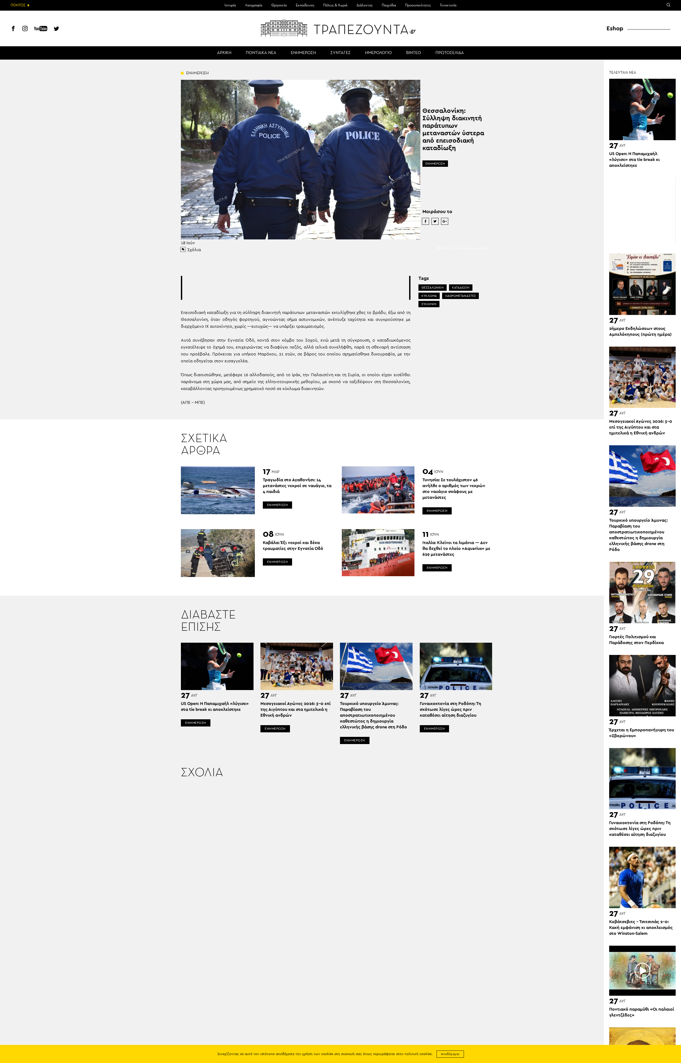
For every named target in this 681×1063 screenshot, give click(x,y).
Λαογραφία (253, 5)
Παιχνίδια (389, 5)
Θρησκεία (279, 5)
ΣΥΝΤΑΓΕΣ (340, 53)
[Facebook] (13, 29)
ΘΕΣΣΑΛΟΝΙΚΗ (432, 287)
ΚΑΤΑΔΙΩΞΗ (461, 287)
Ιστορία (230, 5)
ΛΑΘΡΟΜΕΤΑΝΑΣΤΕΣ (460, 295)
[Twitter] (56, 29)
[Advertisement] (295, 288)
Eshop (615, 28)
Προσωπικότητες (418, 5)
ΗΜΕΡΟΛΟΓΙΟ (378, 53)
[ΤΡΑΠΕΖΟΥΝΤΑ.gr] (340, 28)
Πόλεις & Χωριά (335, 5)
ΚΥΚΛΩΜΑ (429, 295)
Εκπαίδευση (305, 5)
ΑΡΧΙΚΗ (224, 53)
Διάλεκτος (364, 5)
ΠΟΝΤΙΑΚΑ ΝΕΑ (261, 53)
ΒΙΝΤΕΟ (413, 53)
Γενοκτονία (448, 5)
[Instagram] (25, 29)
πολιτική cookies (418, 1054)
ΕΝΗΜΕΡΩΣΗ (303, 53)
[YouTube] (40, 29)
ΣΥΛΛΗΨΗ (429, 304)
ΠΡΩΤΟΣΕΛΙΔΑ (449, 53)
